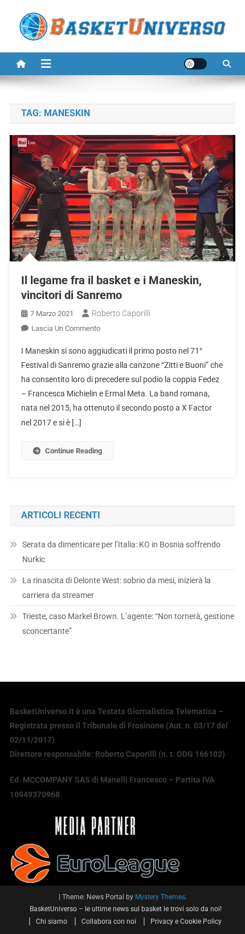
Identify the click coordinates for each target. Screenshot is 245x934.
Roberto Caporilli (121, 313)
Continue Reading (73, 450)
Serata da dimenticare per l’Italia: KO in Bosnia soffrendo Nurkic (121, 552)
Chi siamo (51, 921)
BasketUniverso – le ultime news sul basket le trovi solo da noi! (126, 909)
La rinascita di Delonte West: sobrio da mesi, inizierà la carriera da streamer (116, 588)
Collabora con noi (108, 921)
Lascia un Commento (65, 328)
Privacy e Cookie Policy (186, 921)
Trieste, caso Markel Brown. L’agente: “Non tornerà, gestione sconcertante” (128, 624)
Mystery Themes (160, 897)
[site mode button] (195, 63)
